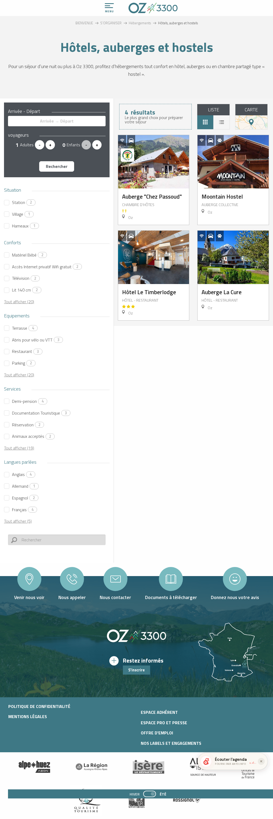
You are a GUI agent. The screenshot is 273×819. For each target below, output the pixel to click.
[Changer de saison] (151, 794)
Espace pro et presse (164, 722)
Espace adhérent (159, 712)
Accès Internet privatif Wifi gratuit (45, 266)
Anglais (22, 474)
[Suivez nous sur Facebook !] (142, 782)
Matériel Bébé (27, 255)
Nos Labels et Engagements (171, 743)
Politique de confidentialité (39, 706)
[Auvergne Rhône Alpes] (91, 767)
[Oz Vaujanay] (34, 767)
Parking (22, 363)
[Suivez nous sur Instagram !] (133, 782)
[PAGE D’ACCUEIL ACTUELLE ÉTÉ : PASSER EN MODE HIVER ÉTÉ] (149, 794)
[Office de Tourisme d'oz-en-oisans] (153, 8)
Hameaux (23, 226)
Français (23, 509)
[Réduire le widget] (261, 761)
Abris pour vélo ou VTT (35, 340)
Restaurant (25, 351)
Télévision (24, 278)
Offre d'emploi (157, 733)
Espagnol (23, 498)
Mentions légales (27, 716)
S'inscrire (136, 670)
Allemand (23, 486)
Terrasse (23, 328)
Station (22, 202)
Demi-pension (28, 401)
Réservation (26, 425)
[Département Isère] (148, 767)
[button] (140, 803)
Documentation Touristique (39, 413)
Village (21, 214)
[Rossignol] (187, 800)
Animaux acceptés (31, 436)
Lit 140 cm (25, 290)
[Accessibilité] (213, 6)
